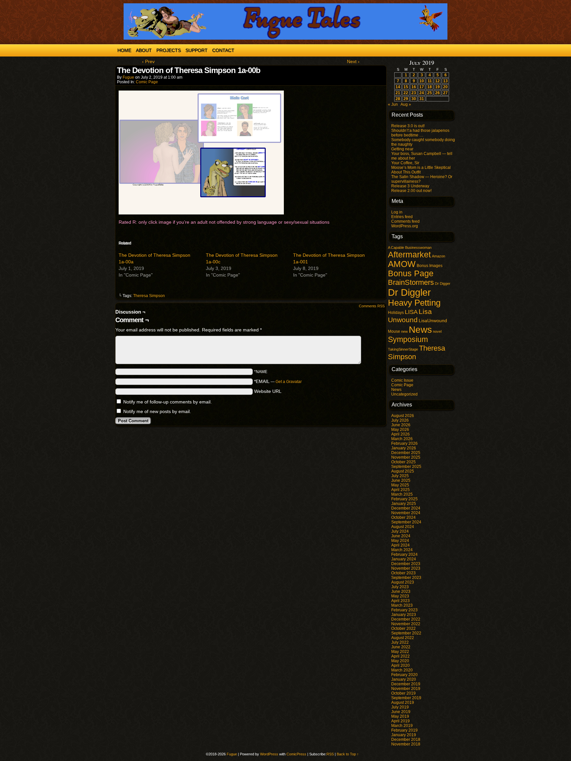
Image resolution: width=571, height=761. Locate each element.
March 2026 (402, 439)
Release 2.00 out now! (411, 190)
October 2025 (403, 462)
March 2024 (402, 550)
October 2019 (403, 693)
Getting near (402, 149)
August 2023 (402, 582)
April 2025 (400, 489)
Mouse (394, 331)
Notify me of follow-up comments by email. (167, 401)
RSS (330, 754)
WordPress (269, 754)
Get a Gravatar (289, 381)
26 (437, 93)
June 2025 (400, 480)
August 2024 (402, 526)
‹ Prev (148, 61)
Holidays (396, 312)
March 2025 (402, 494)
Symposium (408, 339)
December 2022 (405, 619)
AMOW (402, 264)
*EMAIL (278, 381)
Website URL (268, 391)
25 (429, 93)
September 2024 (406, 522)
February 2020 (404, 674)
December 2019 (405, 684)
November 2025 (405, 457)
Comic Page (147, 82)
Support (196, 50)
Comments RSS (372, 306)
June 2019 (400, 711)
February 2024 (404, 554)
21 (398, 93)
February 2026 (404, 443)
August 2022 (402, 637)
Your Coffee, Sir (405, 163)
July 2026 (400, 420)
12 (437, 81)
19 (437, 87)
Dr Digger (442, 283)
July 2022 (400, 642)
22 (405, 93)
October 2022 (403, 628)
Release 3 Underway (410, 186)
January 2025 (403, 503)
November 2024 (405, 513)
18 (429, 87)
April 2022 (400, 656)
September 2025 (406, 466)
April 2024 (400, 545)
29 (405, 98)
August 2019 (402, 702)
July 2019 (400, 707)
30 (413, 98)
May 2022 (400, 651)
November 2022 (405, 624)
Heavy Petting (414, 302)
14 (398, 87)
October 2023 (403, 573)
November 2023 (405, 568)
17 (421, 87)
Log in (396, 212)
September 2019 (406, 698)
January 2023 (403, 614)
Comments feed (405, 221)
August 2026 (402, 415)
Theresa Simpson (149, 295)
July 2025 (400, 476)
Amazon (438, 256)
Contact (223, 50)
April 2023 (400, 600)
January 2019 (403, 735)
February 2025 (404, 499)
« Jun (393, 104)
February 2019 (404, 730)
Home (124, 50)
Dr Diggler (409, 292)
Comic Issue (402, 380)
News (420, 329)
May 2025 (400, 485)
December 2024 (405, 508)
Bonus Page (411, 273)
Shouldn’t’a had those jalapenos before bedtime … (420, 132)
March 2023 (402, 605)
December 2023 (405, 563)
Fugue (128, 77)
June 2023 (400, 591)
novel (437, 331)
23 (413, 93)
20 (445, 87)
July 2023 (400, 587)
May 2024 (400, 540)
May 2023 (400, 596)
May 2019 (400, 716)
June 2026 (400, 425)
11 (430, 81)
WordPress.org (404, 226)
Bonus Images (429, 265)
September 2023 (406, 577)
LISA (411, 312)
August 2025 (402, 471)
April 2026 (400, 434)
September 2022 (406, 633)
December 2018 (405, 739)
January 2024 (403, 559)
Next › (353, 61)
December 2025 (405, 452)
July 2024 (400, 531)
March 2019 (402, 725)
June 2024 (400, 536)
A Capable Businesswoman (410, 247)
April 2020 (400, 665)
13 (445, 81)
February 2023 (404, 610)
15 (405, 87)
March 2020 (402, 670)
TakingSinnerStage (403, 349)
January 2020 (403, 679)
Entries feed (402, 216)
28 (398, 98)
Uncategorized (404, 394)
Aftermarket (409, 254)
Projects (168, 50)
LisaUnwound (433, 320)
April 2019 (400, 721)
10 (421, 81)
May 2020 (400, 661)
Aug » (405, 104)
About (144, 50)
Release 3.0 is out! (408, 126)
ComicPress (296, 754)
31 (421, 98)
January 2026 (403, 448)
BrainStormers (411, 282)
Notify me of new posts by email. (157, 411)
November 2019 (405, 688)
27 (445, 93)
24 (421, 93)
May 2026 (400, 429)
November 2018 (405, 744)
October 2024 (403, 517)
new (404, 331)
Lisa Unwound (410, 316)
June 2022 (400, 647)
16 (413, 87)
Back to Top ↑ (348, 754)
